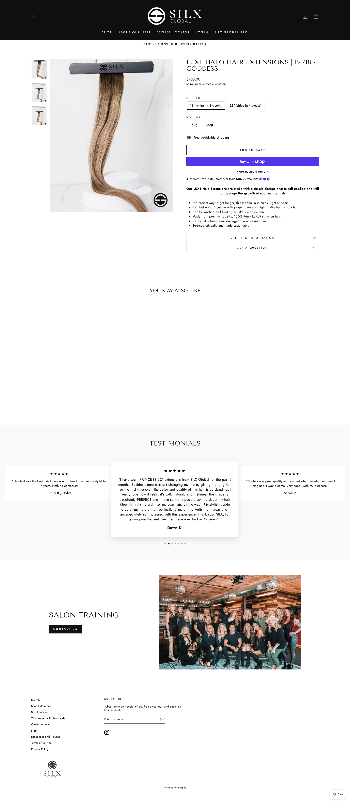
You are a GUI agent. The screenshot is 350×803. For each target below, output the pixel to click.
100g (209, 124)
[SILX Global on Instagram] (106, 732)
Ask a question (252, 248)
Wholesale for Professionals (48, 718)
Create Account (40, 724)
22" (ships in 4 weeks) (245, 105)
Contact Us (65, 629)
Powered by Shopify (175, 787)
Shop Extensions (41, 706)
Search (35, 700)
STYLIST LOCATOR (173, 32)
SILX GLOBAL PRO (231, 32)
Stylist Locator (39, 712)
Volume (193, 117)
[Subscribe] (162, 719)
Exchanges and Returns (45, 737)
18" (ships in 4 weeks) (206, 105)
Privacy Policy (40, 749)
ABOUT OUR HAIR (134, 32)
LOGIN (202, 32)
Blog (34, 731)
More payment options (253, 171)
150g (194, 124)
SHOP (107, 32)
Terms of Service (41, 743)
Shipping (192, 84)
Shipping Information (252, 238)
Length (193, 98)
